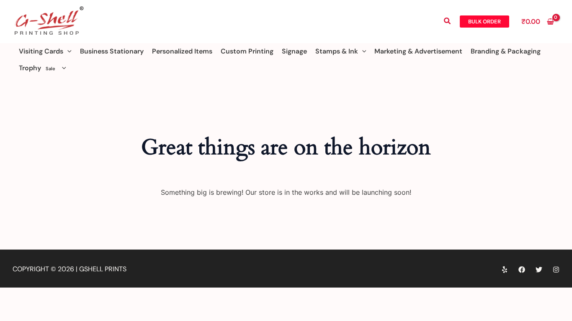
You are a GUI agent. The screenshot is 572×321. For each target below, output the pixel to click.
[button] (447, 21)
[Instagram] (556, 269)
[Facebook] (521, 269)
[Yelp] (504, 269)
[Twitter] (539, 269)
